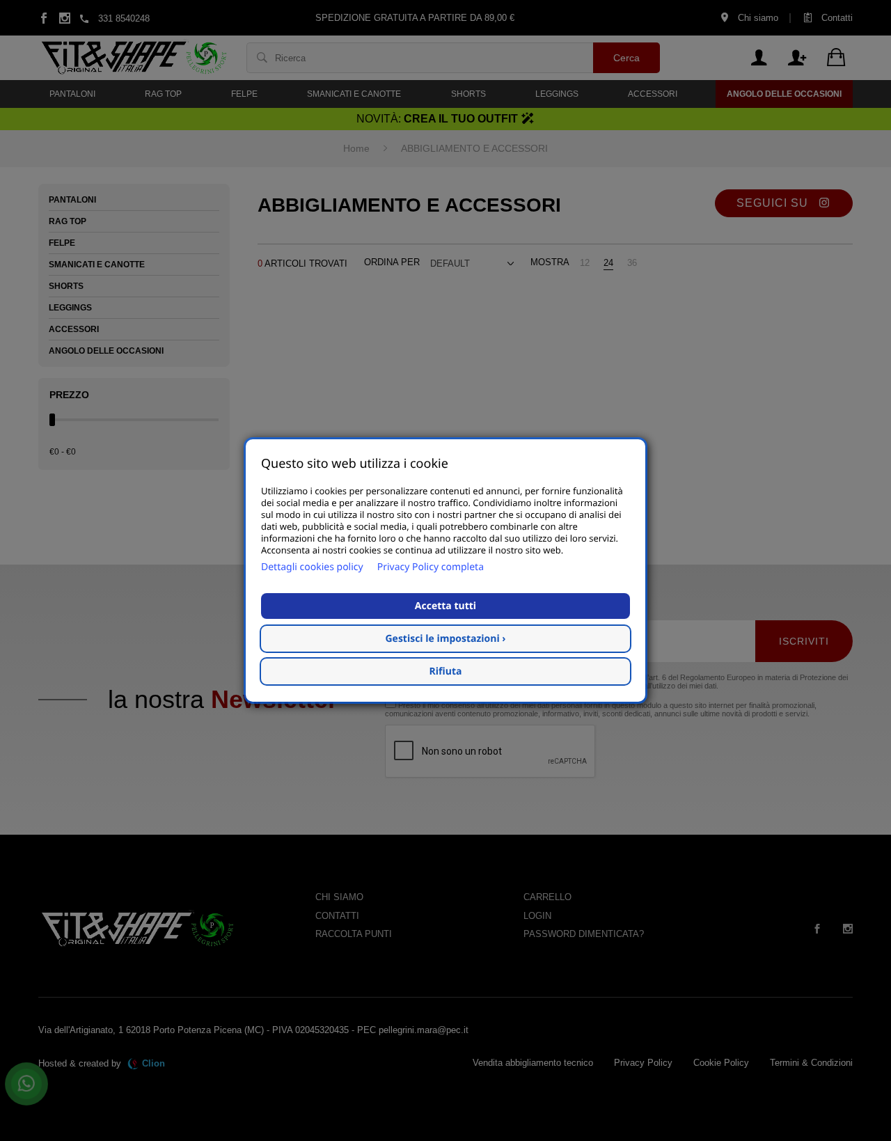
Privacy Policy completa (430, 567)
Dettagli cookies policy (312, 567)
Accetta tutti (445, 606)
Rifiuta (445, 671)
